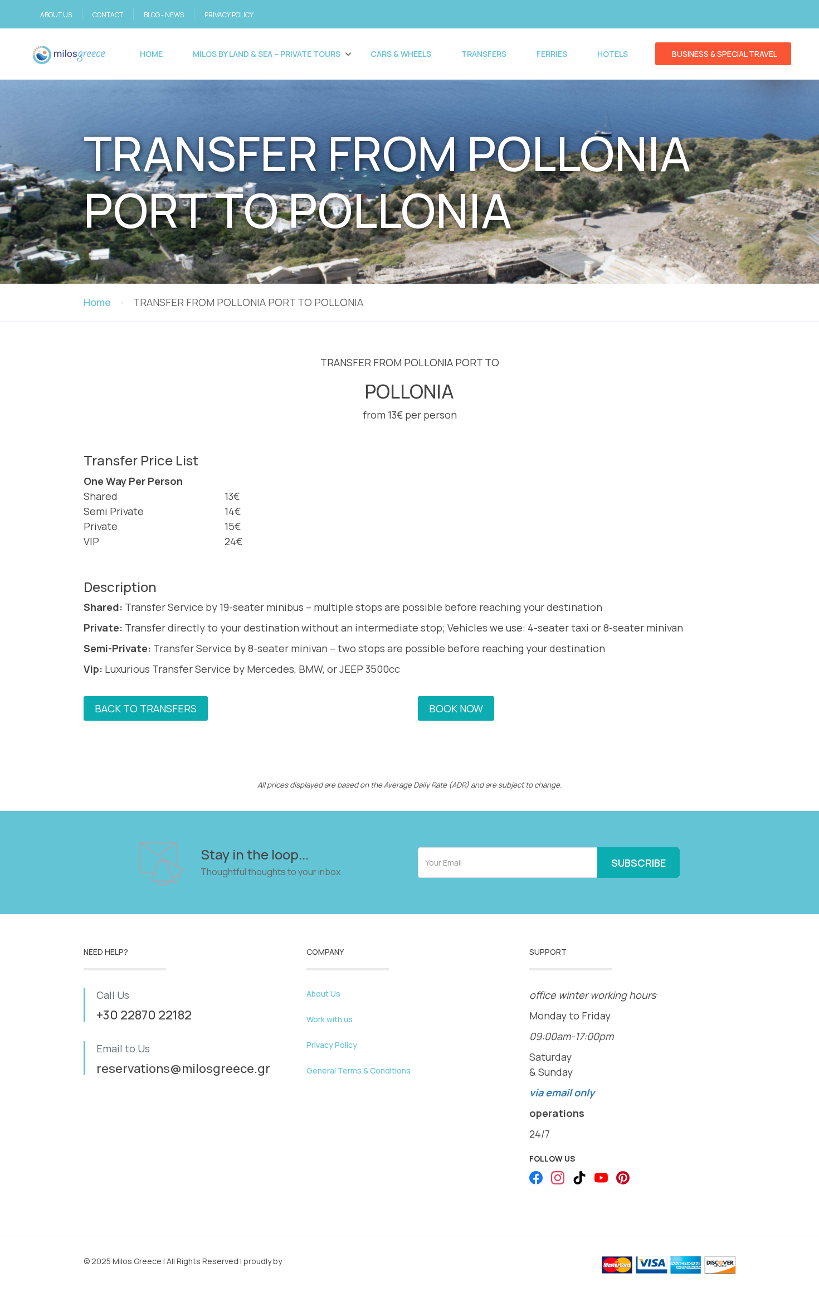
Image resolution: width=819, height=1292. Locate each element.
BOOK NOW (456, 708)
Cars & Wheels (400, 53)
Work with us (329, 1019)
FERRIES (552, 53)
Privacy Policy (331, 1045)
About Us (323, 993)
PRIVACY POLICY (229, 15)
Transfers (483, 53)
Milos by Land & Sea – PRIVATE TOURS (266, 53)
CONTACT (107, 15)
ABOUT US (56, 15)
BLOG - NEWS (164, 15)
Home (151, 53)
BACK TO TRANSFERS (146, 708)
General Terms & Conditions (358, 1070)
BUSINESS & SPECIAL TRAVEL (724, 53)
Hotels (612, 53)
